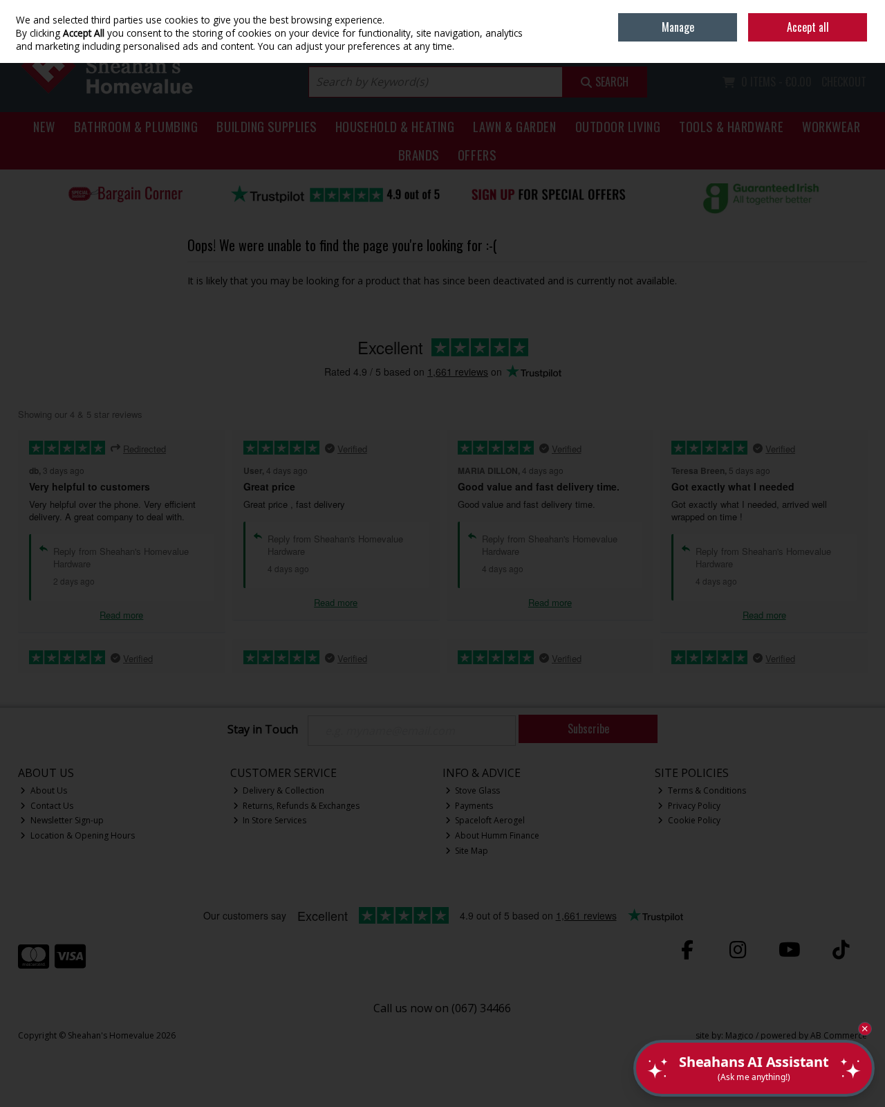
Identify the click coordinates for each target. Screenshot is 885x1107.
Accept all (808, 27)
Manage (678, 27)
